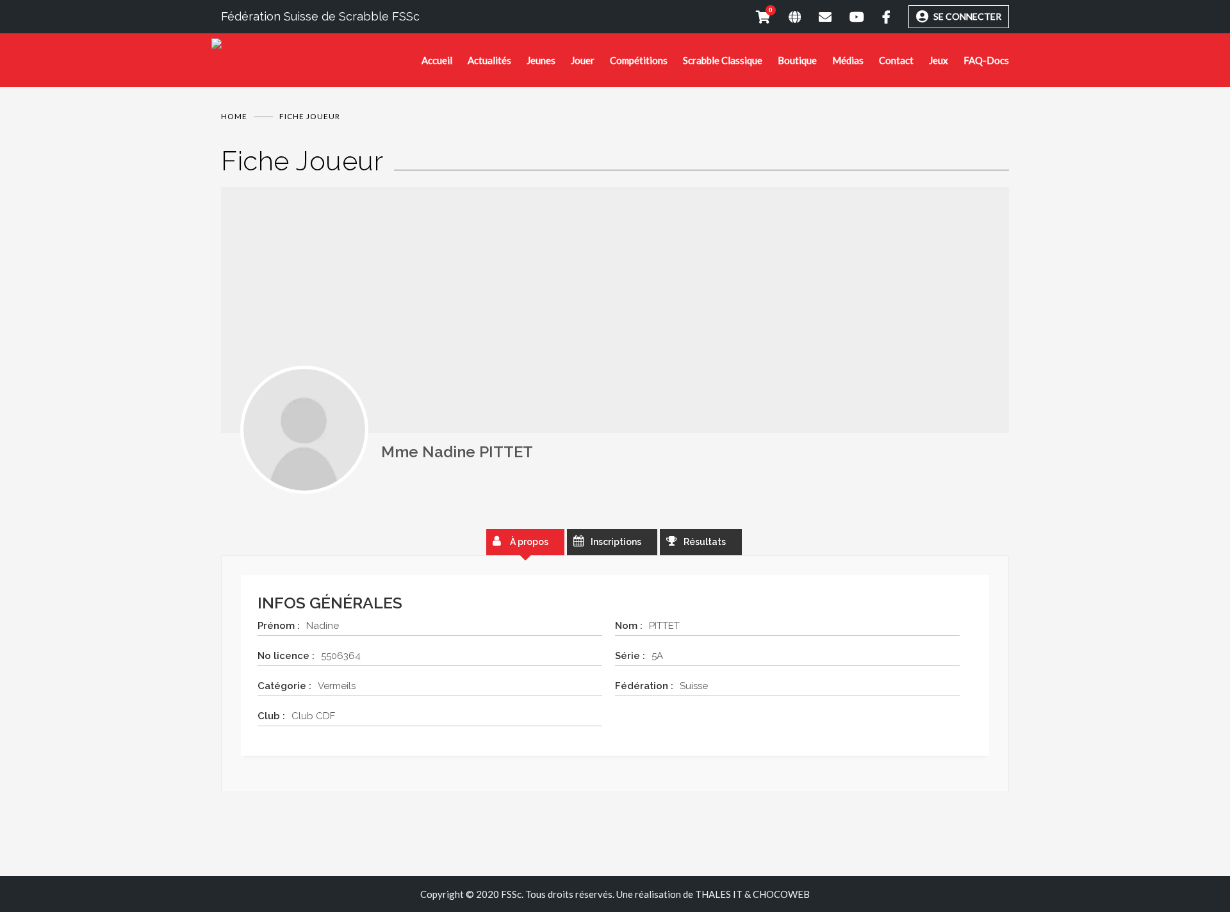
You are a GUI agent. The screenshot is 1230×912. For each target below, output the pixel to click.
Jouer (582, 60)
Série (627, 656)
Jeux (938, 60)
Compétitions (639, 60)
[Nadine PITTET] (304, 430)
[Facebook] (877, 16)
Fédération (641, 686)
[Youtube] (848, 16)
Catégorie (282, 686)
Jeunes (541, 60)
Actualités (489, 60)
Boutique (797, 60)
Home (234, 116)
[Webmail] (816, 16)
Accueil (437, 60)
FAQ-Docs (986, 60)
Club (269, 716)
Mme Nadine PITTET (457, 452)
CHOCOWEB (781, 894)
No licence (283, 656)
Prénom (276, 625)
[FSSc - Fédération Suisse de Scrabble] (316, 48)
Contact (896, 60)
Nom (626, 625)
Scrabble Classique (722, 60)
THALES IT (718, 894)
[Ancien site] (786, 16)
